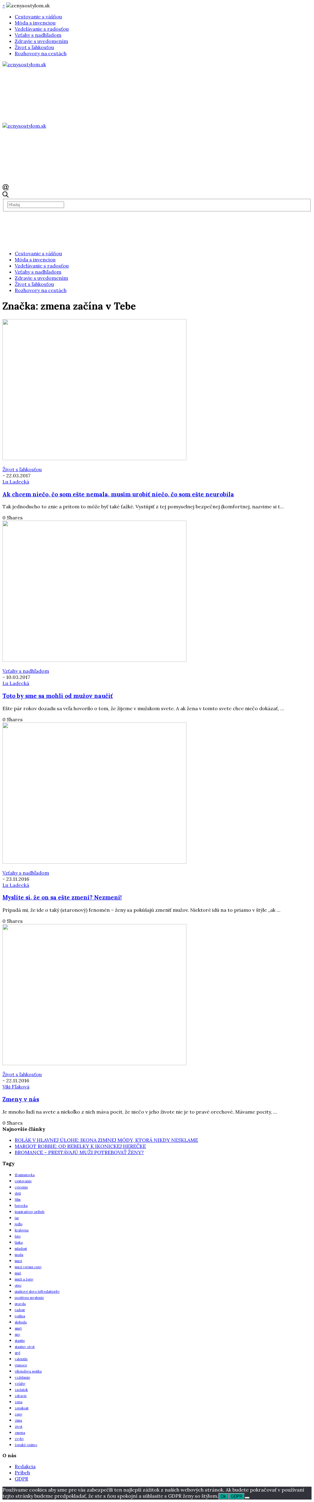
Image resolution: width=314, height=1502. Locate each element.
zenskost (22, 1408)
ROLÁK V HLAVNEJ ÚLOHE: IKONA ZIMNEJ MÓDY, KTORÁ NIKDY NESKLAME (106, 1140)
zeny (18, 1414)
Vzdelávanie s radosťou (42, 29)
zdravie (21, 1396)
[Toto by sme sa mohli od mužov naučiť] (94, 660)
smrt (18, 1328)
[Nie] (247, 1498)
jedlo (18, 1224)
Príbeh (22, 1472)
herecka (21, 1206)
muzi (18, 1261)
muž (18, 1273)
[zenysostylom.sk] (24, 64)
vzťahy (20, 1383)
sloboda (21, 1322)
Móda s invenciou (35, 23)
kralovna (22, 1230)
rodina (20, 1316)
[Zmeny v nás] (94, 1063)
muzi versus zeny (28, 1267)
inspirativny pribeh (29, 1212)
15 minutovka (25, 1175)
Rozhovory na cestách (41, 53)
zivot (18, 1426)
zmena (20, 1433)
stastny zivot (25, 1347)
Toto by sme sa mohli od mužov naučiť (57, 695)
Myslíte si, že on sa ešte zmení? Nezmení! (62, 897)
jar (17, 1218)
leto (18, 1236)
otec (18, 1285)
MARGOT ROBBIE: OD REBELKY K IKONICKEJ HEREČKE (80, 1146)
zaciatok (21, 1390)
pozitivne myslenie (29, 1298)
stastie (20, 1340)
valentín (21, 1359)
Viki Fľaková (15, 1087)
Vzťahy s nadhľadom (38, 35)
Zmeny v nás (20, 1099)
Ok (223, 1496)
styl (17, 1353)
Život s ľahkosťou (34, 47)
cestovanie (23, 1181)
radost (20, 1310)
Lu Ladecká (15, 482)
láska (19, 1242)
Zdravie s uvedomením (41, 41)
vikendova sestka (28, 1371)
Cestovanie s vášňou (38, 16)
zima (18, 1420)
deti (18, 1193)
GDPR (21, 1479)
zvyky (19, 1439)
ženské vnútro (26, 1445)
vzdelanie (22, 1377)
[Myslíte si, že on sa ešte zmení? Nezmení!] (94, 862)
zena (18, 1402)
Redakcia (25, 1466)
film (18, 1199)
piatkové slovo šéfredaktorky (37, 1291)
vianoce (21, 1365)
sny (17, 1334)
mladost (21, 1248)
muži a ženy (24, 1279)
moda (19, 1255)
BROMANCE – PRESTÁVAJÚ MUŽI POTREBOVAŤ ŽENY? (79, 1152)
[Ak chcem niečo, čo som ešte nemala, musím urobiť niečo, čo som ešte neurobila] (94, 458)
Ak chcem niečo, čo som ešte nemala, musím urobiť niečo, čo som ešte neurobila (118, 494)
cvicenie (21, 1187)
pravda (20, 1304)
